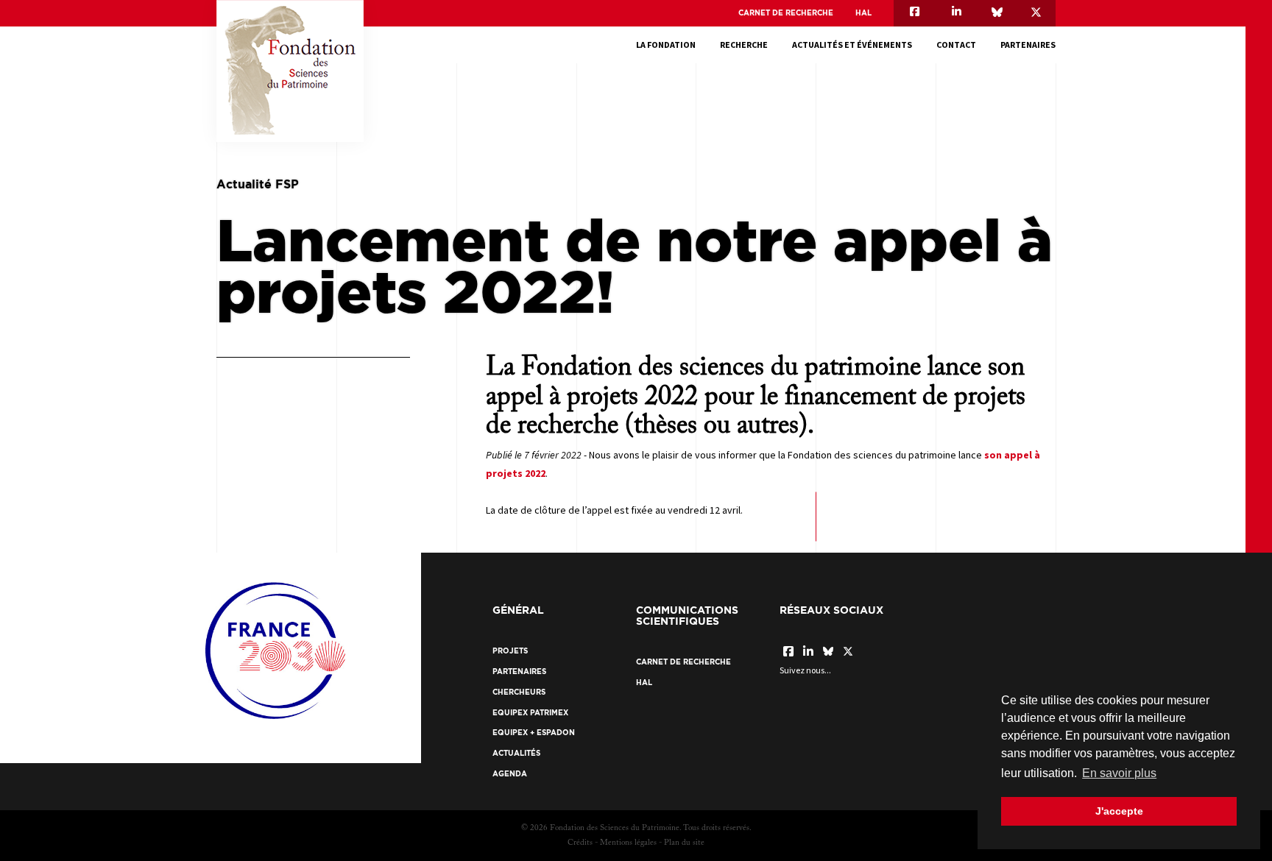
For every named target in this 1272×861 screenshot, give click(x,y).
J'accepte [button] (1119, 811)
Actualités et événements (852, 44)
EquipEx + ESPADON (533, 733)
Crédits (580, 843)
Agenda (509, 774)
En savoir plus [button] (1119, 773)
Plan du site (684, 843)
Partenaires (1028, 44)
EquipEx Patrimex (530, 713)
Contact (956, 44)
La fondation (666, 44)
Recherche (744, 44)
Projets (510, 651)
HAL (863, 13)
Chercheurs (518, 692)
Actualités (516, 753)
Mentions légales (628, 843)
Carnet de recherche (785, 13)
